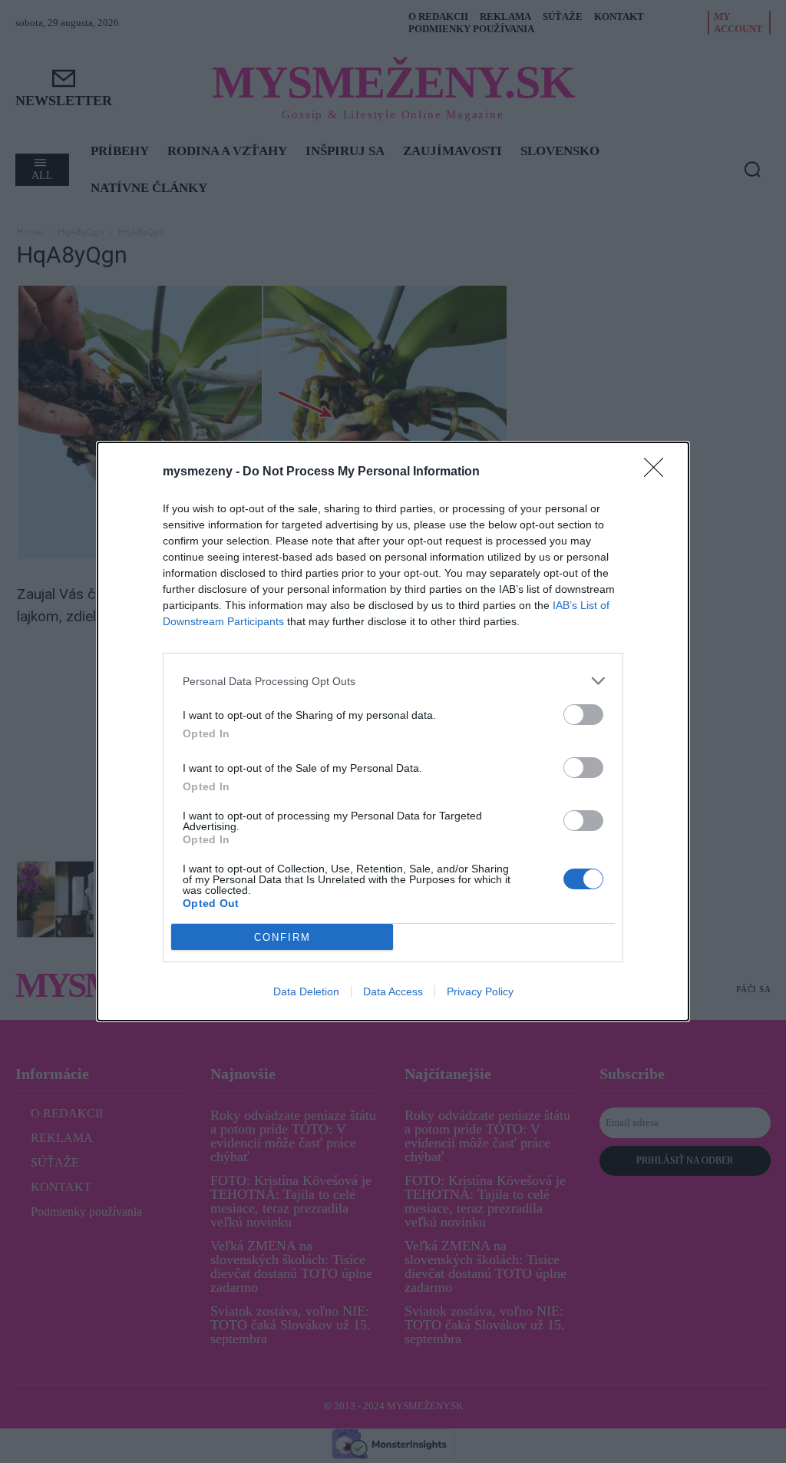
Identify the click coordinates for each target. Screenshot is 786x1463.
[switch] (583, 714)
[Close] (658, 472)
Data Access (393, 991)
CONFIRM (282, 937)
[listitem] (393, 681)
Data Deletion (306, 991)
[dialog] (393, 731)
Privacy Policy (480, 991)
